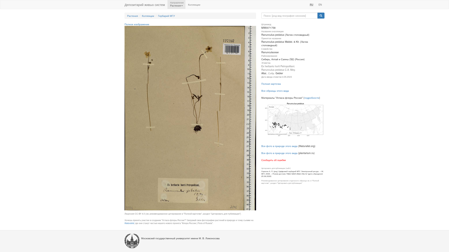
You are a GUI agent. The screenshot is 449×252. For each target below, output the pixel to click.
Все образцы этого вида (275, 90)
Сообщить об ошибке (273, 160)
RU (311, 4)
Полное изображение (137, 24)
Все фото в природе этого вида (279, 146)
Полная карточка (271, 83)
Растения (132, 16)
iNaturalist (129, 223)
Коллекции (194, 4)
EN (320, 4)
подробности (311, 97)
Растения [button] (175, 5)
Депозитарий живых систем (145, 4)
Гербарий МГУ (166, 16)
